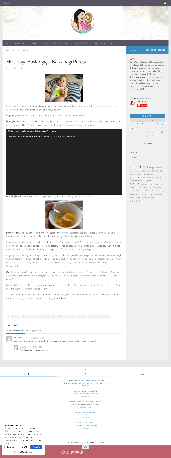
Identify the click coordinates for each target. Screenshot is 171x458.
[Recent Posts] (85, 374)
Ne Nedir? (115, 43)
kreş (162, 184)
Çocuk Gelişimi (13, 50)
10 (148, 128)
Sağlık (33, 43)
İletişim (101, 442)
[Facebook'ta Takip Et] (147, 49)
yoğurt (146, 194)
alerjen (133, 167)
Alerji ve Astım (20, 43)
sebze (154, 187)
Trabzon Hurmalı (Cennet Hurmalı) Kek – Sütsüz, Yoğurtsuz (85, 383)
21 (132, 136)
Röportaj (103, 43)
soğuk (159, 187)
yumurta (152, 194)
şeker (152, 197)
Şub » (150, 143)
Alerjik (150, 167)
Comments (16, 330)
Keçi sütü (135, 183)
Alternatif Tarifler (82, 423)
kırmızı (132, 187)
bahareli (12, 68)
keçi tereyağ (145, 184)
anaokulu (159, 168)
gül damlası (150, 174)
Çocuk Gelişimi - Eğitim (83, 412)
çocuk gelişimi (133, 197)
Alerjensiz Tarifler (74, 380)
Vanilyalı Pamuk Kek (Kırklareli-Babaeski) (85, 404)
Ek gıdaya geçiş (82, 317)
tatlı (148, 190)
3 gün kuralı (15, 317)
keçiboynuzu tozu (151, 180)
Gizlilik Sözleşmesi (74, 442)
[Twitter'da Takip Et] (155, 49)
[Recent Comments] (142, 374)
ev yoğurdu (106, 317)
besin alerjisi (157, 170)
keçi (131, 181)
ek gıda (48, 317)
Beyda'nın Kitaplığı (21, 337)
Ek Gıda (94, 43)
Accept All (36, 447)
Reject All (24, 447)
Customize (10, 447)
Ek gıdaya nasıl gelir (95, 317)
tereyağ (161, 191)
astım (132, 170)
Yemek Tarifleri (79, 43)
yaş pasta (132, 194)
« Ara (145, 143)
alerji (141, 167)
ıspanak (147, 197)
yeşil (142, 194)
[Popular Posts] (28, 374)
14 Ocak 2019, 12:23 (37, 338)
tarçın (143, 191)
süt (131, 190)
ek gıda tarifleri (57, 317)
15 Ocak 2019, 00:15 (35, 347)
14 (132, 132)
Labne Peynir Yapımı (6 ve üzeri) (85, 425)
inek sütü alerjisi (152, 177)
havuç (144, 177)
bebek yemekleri (39, 317)
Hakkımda (90, 442)
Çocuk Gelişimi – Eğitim (49, 43)
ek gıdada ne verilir (69, 317)
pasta (150, 187)
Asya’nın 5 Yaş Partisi (85, 415)
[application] (64, 162)
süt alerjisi (137, 190)
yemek (138, 194)
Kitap (66, 43)
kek (160, 177)
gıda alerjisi (136, 177)
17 (148, 132)
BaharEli (7, 3)
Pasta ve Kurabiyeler (80, 391)
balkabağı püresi (27, 317)
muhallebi (138, 187)
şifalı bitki (135, 200)
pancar (145, 187)
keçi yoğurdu (155, 184)
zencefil (159, 194)
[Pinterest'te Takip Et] (163, 49)
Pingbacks (35, 330)
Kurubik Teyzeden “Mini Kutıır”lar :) (85, 394)
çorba (140, 197)
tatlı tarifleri (154, 191)
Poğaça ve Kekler (98, 380)
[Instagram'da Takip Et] (151, 49)
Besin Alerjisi (86, 380)
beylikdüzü (133, 174)
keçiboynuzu (138, 180)
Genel (8, 43)
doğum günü (141, 174)
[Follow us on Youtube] (159, 49)
